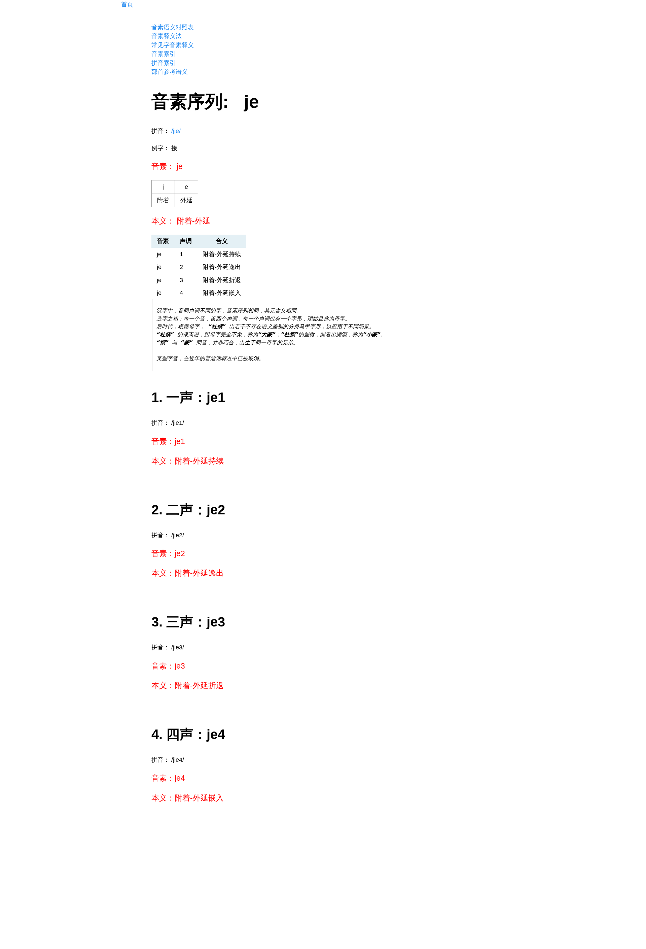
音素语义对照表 (172, 27)
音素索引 (163, 53)
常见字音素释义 (172, 45)
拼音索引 (163, 63)
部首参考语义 (169, 71)
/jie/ (176, 131)
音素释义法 (166, 36)
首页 (127, 4)
